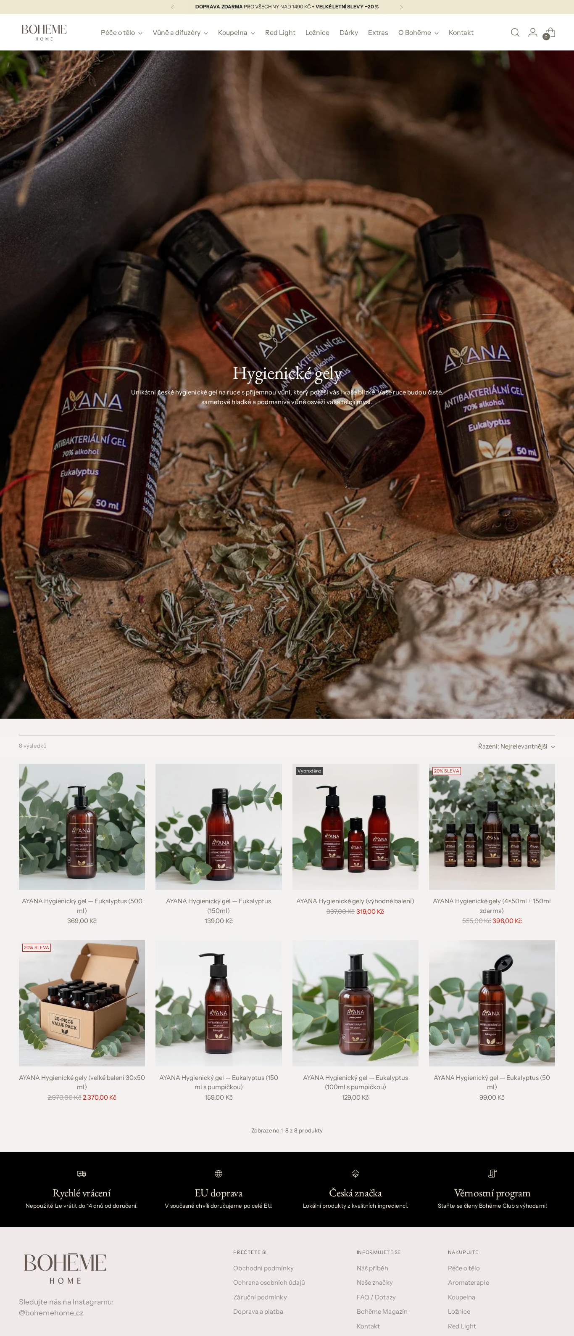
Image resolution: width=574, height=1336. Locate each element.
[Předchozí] (172, 7)
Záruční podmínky (260, 1297)
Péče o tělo (464, 1268)
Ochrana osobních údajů (269, 1282)
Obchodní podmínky (263, 1268)
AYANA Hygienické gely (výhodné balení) (355, 901)
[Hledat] (515, 32)
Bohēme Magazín (382, 1311)
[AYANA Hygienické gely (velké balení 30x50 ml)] (82, 1003)
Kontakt (368, 1326)
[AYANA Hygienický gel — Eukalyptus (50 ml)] (492, 1003)
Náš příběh (372, 1268)
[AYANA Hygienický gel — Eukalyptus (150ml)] (218, 827)
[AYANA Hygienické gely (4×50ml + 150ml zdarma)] (492, 827)
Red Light (462, 1326)
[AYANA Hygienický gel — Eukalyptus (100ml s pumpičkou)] (355, 1003)
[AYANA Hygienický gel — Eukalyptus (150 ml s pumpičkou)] (218, 1003)
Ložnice (459, 1311)
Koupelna (462, 1297)
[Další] (401, 7)
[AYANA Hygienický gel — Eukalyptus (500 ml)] (82, 827)
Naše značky (375, 1282)
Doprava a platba (258, 1311)
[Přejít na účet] (532, 32)
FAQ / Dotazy (376, 1297)
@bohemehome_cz (51, 1312)
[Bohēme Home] (44, 32)
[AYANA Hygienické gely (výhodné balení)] (355, 827)
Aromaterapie (468, 1282)
